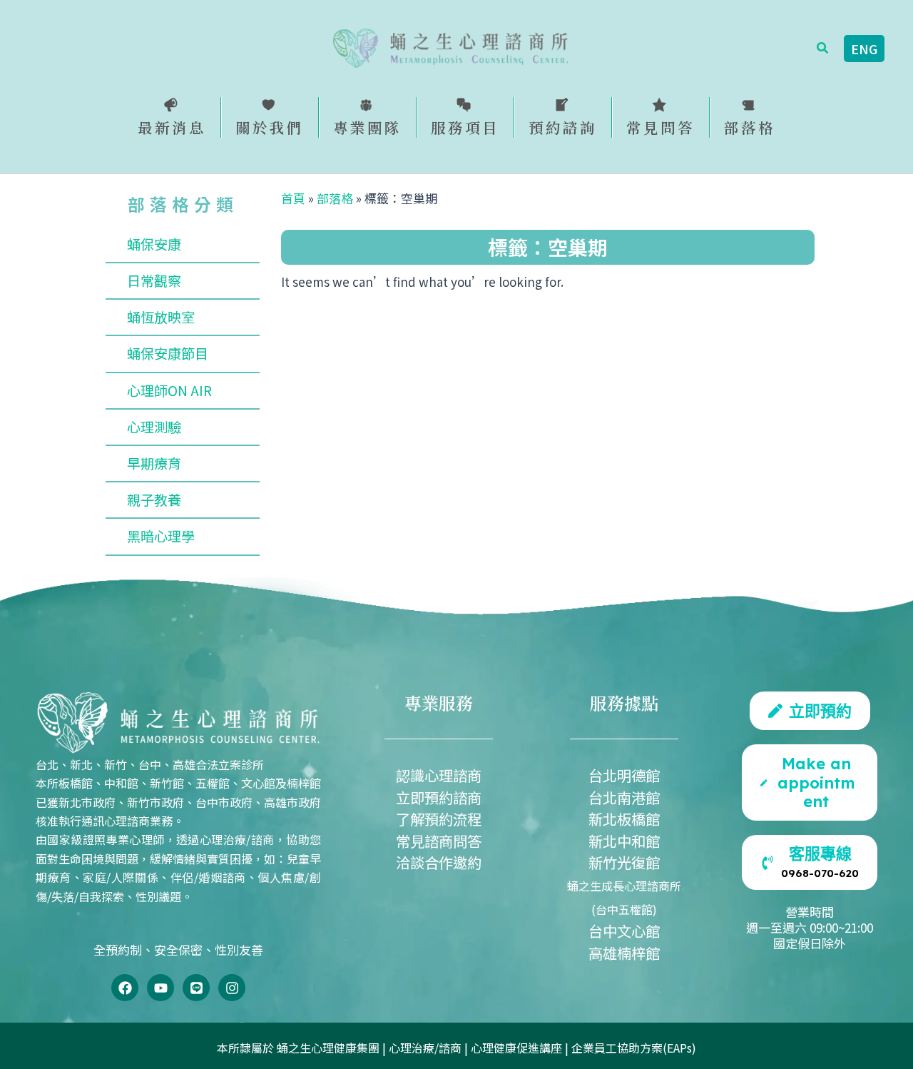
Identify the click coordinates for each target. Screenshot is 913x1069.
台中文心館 (624, 930)
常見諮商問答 (438, 840)
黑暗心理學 (161, 536)
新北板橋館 (624, 818)
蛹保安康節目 (167, 353)
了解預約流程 (438, 818)
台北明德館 (624, 775)
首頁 (293, 198)
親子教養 (154, 500)
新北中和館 (624, 840)
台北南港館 (624, 797)
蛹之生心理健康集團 (328, 1047)
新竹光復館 (624, 862)
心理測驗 (154, 427)
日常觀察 (154, 280)
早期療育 (154, 463)
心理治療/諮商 (425, 1047)
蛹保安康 (154, 244)
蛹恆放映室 (161, 317)
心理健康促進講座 (516, 1047)
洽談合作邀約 (438, 862)
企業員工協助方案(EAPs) (633, 1047)
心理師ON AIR (169, 390)
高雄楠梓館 (624, 952)
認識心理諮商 (438, 775)
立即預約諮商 (438, 797)
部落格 (335, 198)
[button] (823, 48)
